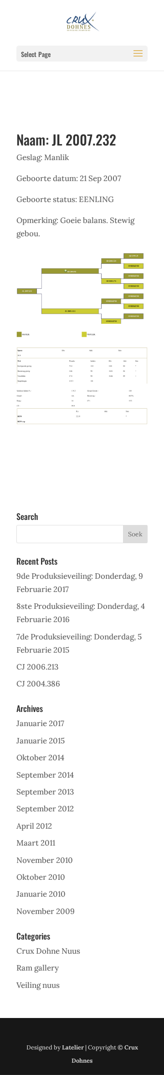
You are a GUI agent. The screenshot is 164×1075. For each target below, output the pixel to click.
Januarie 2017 (40, 723)
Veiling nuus (38, 985)
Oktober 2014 (40, 758)
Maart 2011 (35, 843)
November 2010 (44, 860)
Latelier (73, 1047)
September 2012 (45, 809)
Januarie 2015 (40, 741)
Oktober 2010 (40, 877)
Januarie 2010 (41, 894)
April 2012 (34, 826)
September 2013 (45, 792)
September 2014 (45, 775)
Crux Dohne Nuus (48, 951)
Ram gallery (37, 968)
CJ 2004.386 (38, 684)
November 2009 (45, 911)
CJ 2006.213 (37, 667)
